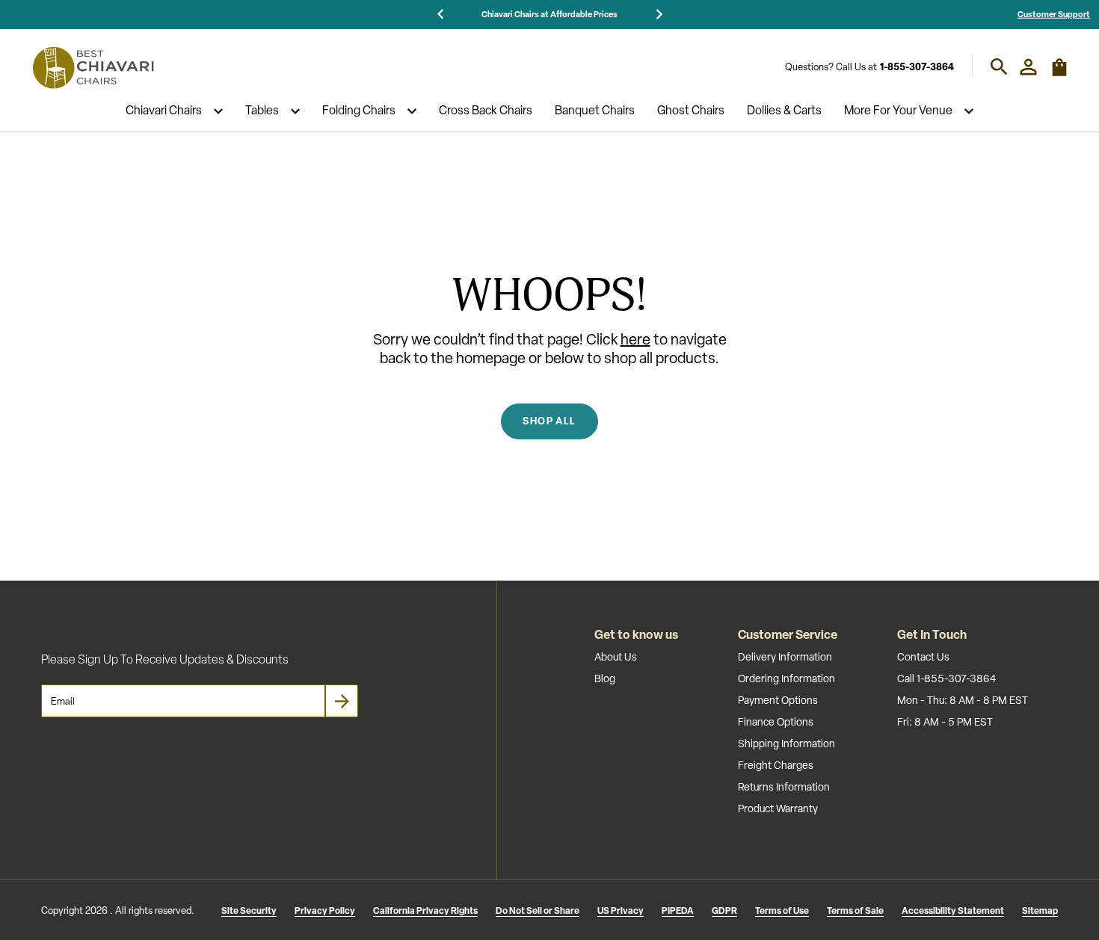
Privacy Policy (325, 910)
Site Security (249, 910)
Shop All (549, 420)
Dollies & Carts (784, 111)
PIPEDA (678, 910)
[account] (1028, 66)
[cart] (1059, 73)
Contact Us (923, 657)
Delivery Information (785, 657)
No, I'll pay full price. (916, 885)
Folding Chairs (358, 111)
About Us (615, 657)
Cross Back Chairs (485, 111)
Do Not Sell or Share (537, 910)
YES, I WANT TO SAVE (916, 836)
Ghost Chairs (690, 111)
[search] (999, 66)
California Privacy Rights (425, 910)
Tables (262, 111)
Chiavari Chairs (164, 111)
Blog (604, 678)
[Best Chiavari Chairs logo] (92, 67)
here (635, 339)
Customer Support (1054, 13)
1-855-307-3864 (917, 66)
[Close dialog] (1065, 697)
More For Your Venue (898, 111)
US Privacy (620, 910)
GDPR (724, 910)
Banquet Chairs (595, 111)
